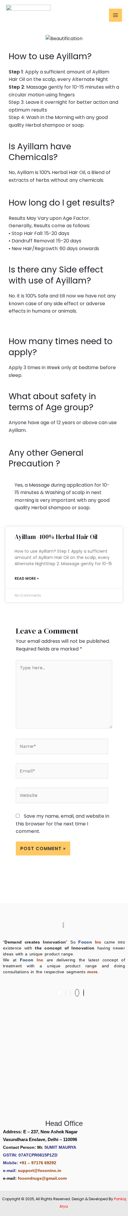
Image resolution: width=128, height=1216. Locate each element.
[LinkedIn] (65, 992)
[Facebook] (59, 992)
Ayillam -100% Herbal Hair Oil (56, 536)
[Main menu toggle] (115, 15)
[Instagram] (70, 992)
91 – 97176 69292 (39, 1162)
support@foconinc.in (39, 1170)
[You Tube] (77, 992)
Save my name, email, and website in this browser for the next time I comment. (62, 824)
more (92, 971)
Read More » (27, 578)
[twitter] (83, 992)
